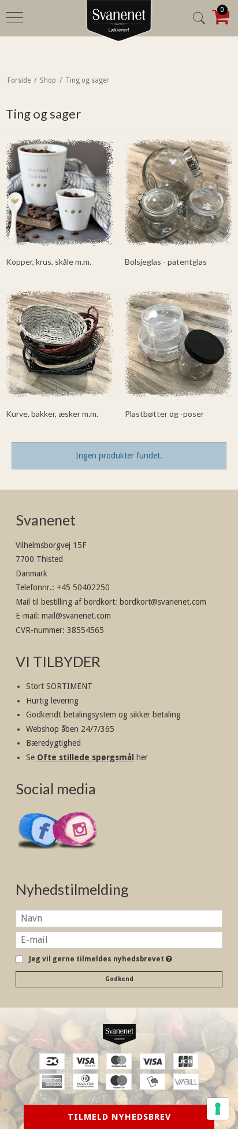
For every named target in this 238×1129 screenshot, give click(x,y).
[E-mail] (119, 938)
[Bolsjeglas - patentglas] (178, 192)
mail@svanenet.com (76, 615)
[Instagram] (75, 855)
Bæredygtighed (53, 742)
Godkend (119, 979)
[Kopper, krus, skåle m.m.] (59, 192)
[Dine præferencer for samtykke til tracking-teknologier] (218, 1109)
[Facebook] (40, 853)
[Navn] (119, 917)
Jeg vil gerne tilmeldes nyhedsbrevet (98, 959)
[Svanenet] (119, 1034)
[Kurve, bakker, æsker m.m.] (59, 344)
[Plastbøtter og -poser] (178, 344)
